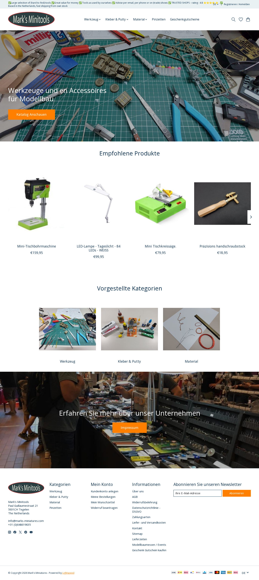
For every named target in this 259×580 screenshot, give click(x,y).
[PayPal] (229, 573)
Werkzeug (67, 361)
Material (191, 361)
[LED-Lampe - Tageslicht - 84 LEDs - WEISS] (98, 203)
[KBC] (204, 573)
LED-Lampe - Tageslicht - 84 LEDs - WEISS (98, 248)
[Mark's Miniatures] (31, 19)
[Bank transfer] (173, 573)
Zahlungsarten (141, 517)
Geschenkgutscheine (184, 19)
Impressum (129, 427)
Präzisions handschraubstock (222, 246)
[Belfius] (198, 573)
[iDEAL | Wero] (179, 573)
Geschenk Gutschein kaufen (149, 550)
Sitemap (137, 534)
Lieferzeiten (139, 539)
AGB (135, 497)
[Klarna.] (235, 573)
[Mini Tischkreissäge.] (160, 203)
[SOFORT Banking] (186, 573)
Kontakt (137, 528)
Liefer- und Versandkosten (149, 522)
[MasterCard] (217, 573)
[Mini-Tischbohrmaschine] (36, 203)
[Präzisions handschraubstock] (222, 203)
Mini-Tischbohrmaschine (36, 246)
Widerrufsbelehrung (144, 502)
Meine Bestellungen (103, 497)
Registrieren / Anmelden (237, 4)
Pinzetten (159, 19)
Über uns (138, 491)
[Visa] (210, 573)
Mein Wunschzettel (103, 502)
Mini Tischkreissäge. (160, 246)
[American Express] (223, 573)
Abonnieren (236, 493)
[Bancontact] (192, 573)
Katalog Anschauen (31, 114)
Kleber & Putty (129, 361)
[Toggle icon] (233, 19)
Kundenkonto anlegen (104, 491)
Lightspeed (68, 573)
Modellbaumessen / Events (149, 544)
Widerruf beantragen (104, 508)
